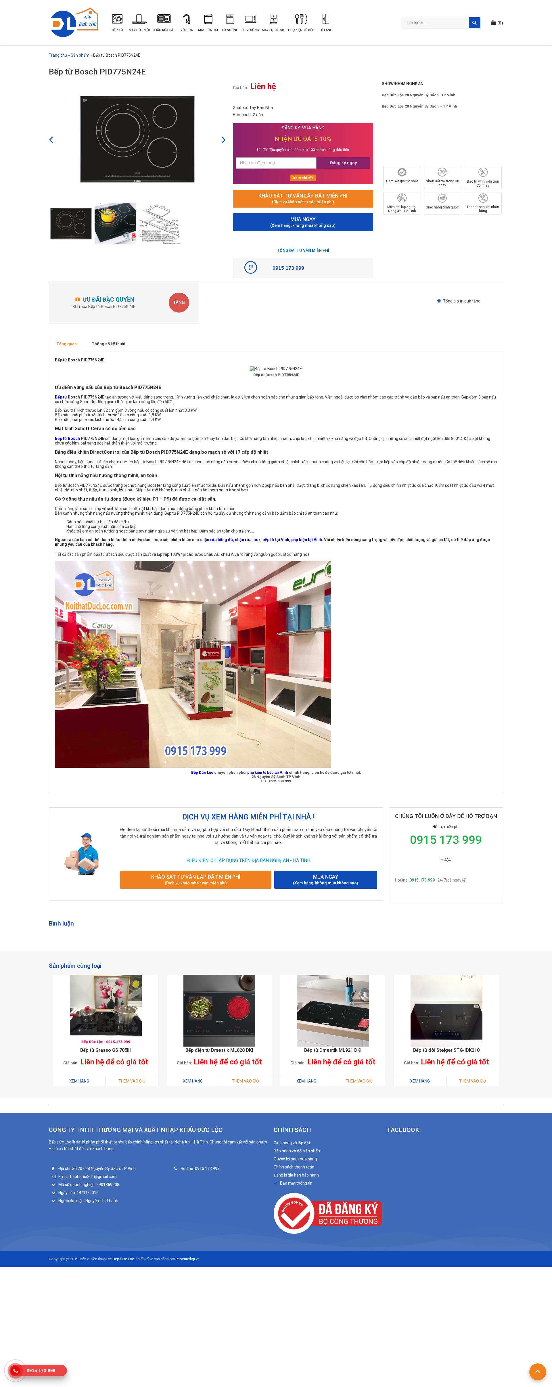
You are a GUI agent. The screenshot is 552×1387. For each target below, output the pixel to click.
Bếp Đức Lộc (202, 772)
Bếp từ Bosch (67, 438)
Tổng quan (66, 344)
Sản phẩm (80, 55)
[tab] (66, 344)
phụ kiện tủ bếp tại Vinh (267, 772)
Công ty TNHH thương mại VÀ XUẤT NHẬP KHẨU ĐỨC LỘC (136, 1130)
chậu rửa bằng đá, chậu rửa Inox (229, 539)
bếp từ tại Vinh (275, 539)
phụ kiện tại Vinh (306, 539)
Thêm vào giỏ (131, 1081)
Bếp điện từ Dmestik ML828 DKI (105, 1050)
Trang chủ (58, 55)
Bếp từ (61, 397)
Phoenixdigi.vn (188, 1259)
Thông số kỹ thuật (109, 344)
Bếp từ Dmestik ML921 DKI (219, 1050)
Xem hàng (79, 1081)
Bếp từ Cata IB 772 (446, 1050)
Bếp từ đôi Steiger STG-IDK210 (333, 1050)
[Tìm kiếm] (474, 22)
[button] (497, 22)
